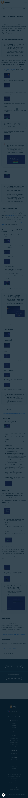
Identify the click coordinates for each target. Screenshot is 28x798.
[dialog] (14, 399)
